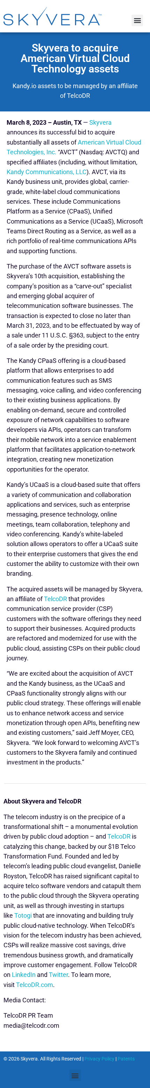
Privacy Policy (99, 1059)
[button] (137, 20)
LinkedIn (24, 974)
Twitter (58, 974)
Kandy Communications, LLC (47, 172)
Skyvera (100, 122)
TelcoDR (55, 599)
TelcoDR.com (34, 984)
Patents (126, 1059)
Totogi (23, 915)
